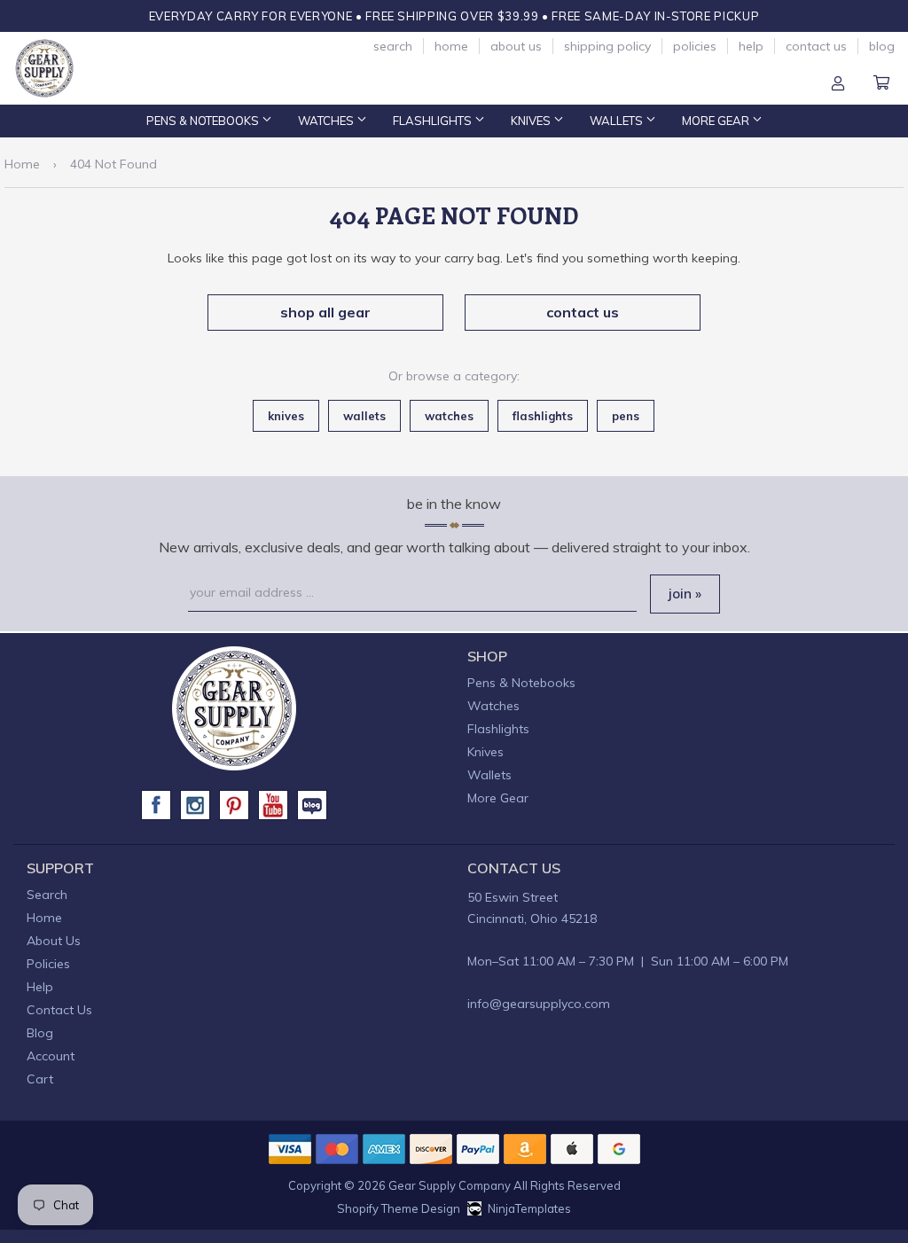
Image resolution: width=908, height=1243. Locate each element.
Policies (694, 46)
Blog (882, 46)
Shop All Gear (325, 312)
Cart (881, 84)
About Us (516, 46)
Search (392, 46)
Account (838, 84)
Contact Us (816, 46)
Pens (625, 416)
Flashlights (433, 120)
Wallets (618, 120)
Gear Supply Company (449, 1185)
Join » (685, 593)
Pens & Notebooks (204, 120)
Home (451, 46)
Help (751, 46)
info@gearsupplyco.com (538, 1004)
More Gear (717, 120)
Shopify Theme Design (398, 1208)
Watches (327, 120)
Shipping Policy (607, 46)
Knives (532, 120)
